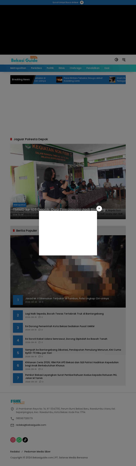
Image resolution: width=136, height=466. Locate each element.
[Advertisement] (68, 233)
